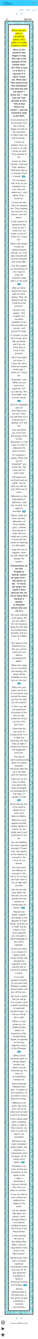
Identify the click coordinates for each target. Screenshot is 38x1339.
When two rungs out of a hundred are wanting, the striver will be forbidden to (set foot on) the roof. (19, 673)
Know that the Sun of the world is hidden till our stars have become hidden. (19, 809)
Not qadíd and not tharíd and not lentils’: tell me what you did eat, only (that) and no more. (19, 484)
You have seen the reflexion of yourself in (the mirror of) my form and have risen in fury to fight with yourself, (19, 876)
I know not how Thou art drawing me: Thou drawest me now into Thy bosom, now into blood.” (19, 210)
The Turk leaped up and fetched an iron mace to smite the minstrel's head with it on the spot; (19, 273)
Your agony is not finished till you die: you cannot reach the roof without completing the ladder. (19, 651)
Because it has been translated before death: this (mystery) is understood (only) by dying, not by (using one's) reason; (19, 1151)
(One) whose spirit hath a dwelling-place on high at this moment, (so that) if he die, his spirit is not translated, (19, 1127)
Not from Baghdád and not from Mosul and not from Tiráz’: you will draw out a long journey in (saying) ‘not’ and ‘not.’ (19, 415)
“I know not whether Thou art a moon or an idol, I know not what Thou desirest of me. (19, 149)
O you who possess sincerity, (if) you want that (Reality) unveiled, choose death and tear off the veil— (19, 984)
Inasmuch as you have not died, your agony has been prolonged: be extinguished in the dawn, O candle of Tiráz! (19, 787)
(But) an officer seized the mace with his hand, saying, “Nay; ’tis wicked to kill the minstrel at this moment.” (19, 296)
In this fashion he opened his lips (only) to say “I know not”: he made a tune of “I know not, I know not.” (19, 230)
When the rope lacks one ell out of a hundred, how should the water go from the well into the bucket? (19, 695)
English (21, 10)
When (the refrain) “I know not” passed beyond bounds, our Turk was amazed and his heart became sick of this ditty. (19, 252)
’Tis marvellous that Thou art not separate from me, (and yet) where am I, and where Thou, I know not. (19, 189)
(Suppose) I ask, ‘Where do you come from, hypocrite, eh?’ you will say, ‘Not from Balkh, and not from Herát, (19, 388)
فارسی (34, 10)
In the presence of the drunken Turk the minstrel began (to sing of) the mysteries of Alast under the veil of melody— (19, 128)
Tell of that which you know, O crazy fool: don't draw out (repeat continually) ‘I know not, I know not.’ (19, 366)
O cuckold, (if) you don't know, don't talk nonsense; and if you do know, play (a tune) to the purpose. (19, 344)
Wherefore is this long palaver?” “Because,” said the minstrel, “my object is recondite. (19, 504)
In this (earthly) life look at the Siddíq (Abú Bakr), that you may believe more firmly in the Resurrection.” (19, 1244)
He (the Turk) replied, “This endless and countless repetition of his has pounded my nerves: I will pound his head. (19, 320)
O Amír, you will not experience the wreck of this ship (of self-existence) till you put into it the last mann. (19, 715)
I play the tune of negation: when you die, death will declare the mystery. (19, 555)
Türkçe (28, 10)
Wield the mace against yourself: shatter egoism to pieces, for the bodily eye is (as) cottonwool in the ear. (19, 829)
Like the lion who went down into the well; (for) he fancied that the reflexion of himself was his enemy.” (19, 898)
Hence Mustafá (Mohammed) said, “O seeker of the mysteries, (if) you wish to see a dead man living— (19, 1091)
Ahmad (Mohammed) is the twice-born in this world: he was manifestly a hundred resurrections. (19, 1297)
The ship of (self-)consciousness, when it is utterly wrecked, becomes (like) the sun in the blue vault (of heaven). (20, 765)
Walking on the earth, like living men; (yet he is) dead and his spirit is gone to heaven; (19, 1108)
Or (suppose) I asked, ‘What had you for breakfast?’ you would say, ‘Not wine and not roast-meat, (19, 463)
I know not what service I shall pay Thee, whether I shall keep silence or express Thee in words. (19, 169)
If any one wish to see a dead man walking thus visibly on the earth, (19, 1200)
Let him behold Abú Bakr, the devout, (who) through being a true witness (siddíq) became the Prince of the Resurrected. (19, 1221)
